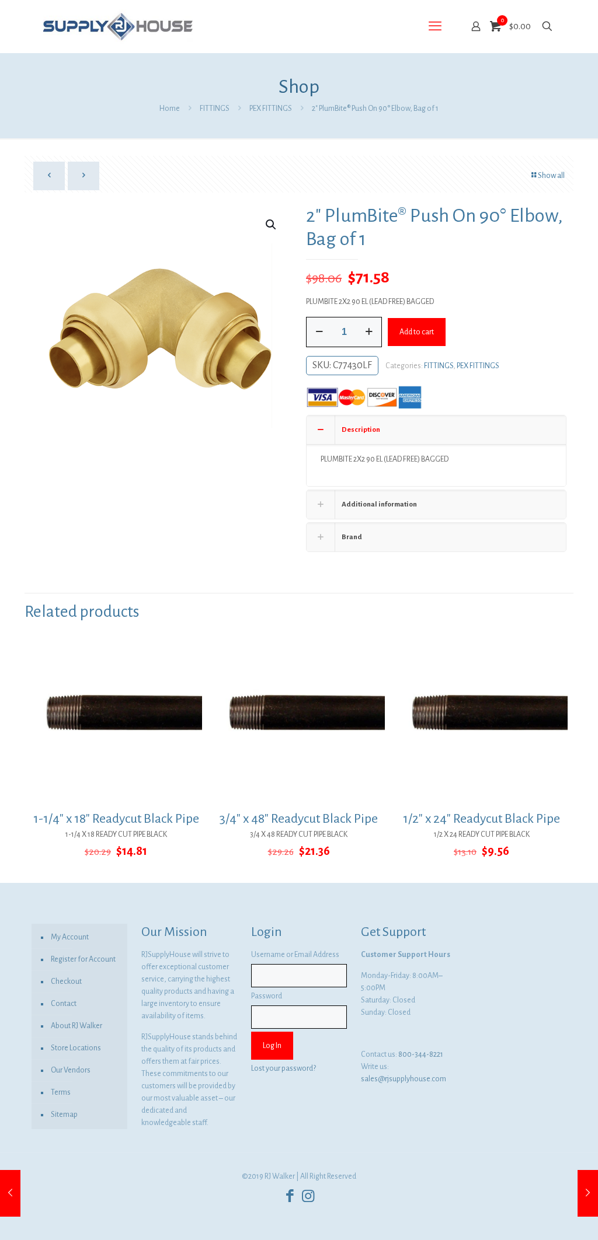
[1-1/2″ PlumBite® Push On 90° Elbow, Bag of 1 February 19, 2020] (10, 1193)
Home (169, 108)
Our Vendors (71, 1070)
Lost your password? (283, 1068)
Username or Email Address (295, 955)
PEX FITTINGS (270, 108)
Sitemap (64, 1114)
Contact (64, 1004)
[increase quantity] (369, 332)
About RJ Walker (76, 1026)
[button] (271, 224)
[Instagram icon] (308, 1196)
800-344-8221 (420, 1054)
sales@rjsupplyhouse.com (403, 1079)
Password (266, 996)
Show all (551, 176)
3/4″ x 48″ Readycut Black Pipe (299, 819)
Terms (61, 1092)
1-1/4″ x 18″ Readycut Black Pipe (116, 819)
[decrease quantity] (319, 332)
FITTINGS (215, 108)
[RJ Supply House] (118, 26)
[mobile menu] (435, 26)
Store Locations (76, 1048)
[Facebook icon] (290, 1196)
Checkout (66, 981)
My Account (70, 937)
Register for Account (83, 959)
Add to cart (416, 332)
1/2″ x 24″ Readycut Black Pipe (481, 819)
